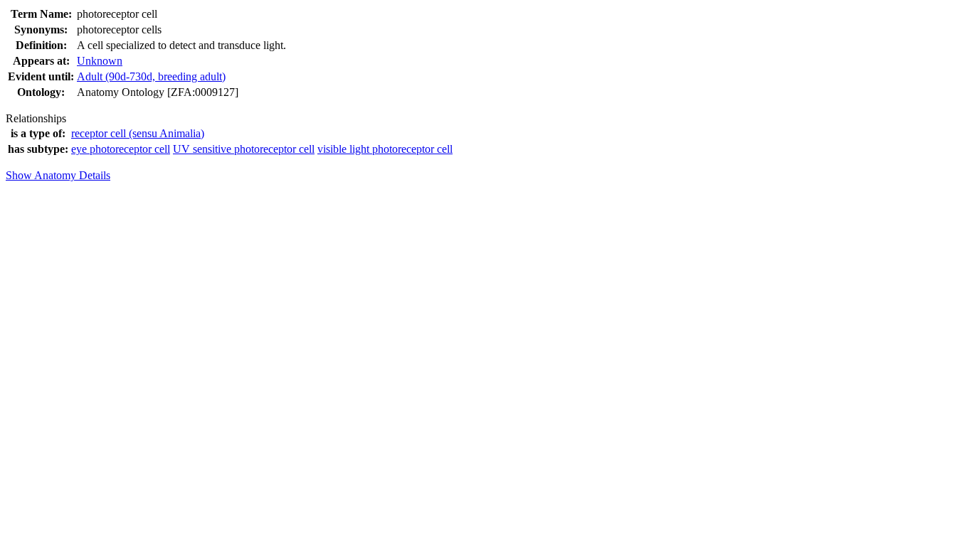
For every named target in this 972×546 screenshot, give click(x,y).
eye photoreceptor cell (120, 149)
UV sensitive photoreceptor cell (244, 149)
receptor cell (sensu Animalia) (137, 133)
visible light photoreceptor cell (385, 149)
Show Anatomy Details (58, 175)
